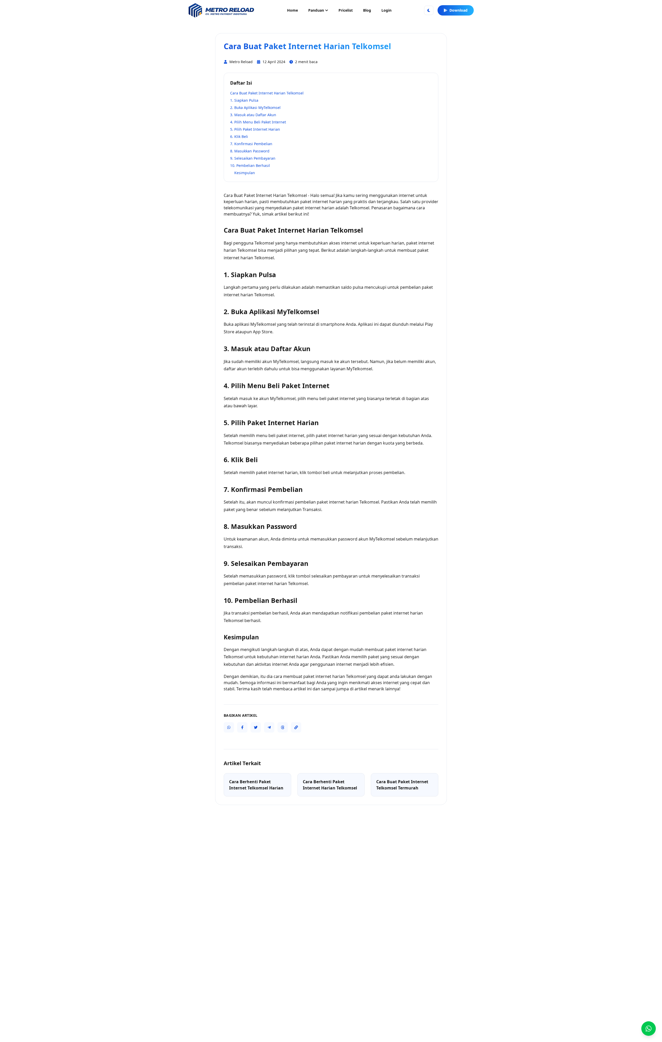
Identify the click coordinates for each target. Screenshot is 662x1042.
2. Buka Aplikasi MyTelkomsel (255, 107)
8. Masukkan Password (249, 151)
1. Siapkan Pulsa (244, 100)
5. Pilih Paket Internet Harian (255, 129)
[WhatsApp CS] (648, 1028)
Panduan (316, 10)
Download (458, 10)
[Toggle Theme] (428, 10)
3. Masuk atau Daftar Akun (253, 114)
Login (386, 10)
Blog (367, 10)
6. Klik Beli (239, 136)
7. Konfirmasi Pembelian (251, 143)
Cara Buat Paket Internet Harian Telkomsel (267, 93)
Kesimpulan (244, 172)
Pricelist (345, 10)
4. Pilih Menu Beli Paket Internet (258, 122)
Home (292, 10)
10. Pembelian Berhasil (250, 165)
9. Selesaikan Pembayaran (252, 158)
